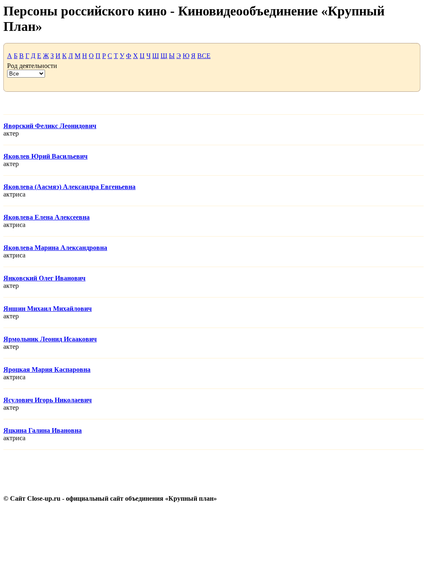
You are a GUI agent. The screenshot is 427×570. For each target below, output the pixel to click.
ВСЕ (204, 55)
